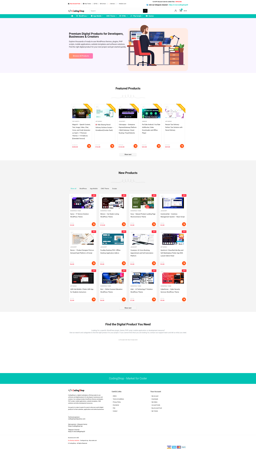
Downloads (155, 399)
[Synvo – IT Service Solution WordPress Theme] (82, 202)
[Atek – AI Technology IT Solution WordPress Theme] (143, 278)
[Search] (145, 11)
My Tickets (155, 411)
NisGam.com (122, 3)
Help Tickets (87, 3)
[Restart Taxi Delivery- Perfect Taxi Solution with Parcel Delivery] (174, 113)
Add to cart (89, 146)
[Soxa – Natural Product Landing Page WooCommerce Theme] (143, 202)
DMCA (114, 396)
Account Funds (156, 405)
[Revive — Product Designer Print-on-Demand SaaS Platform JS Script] (82, 239)
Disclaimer (116, 405)
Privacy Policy (117, 402)
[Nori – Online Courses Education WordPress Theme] (113, 278)
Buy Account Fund (157, 408)
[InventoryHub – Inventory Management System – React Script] (173, 202)
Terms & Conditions (118, 399)
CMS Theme (110, 16)
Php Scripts (137, 16)
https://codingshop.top (75, 426)
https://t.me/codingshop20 (178, 5)
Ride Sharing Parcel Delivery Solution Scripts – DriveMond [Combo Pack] (104, 127)
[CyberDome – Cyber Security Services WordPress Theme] (173, 278)
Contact (103, 3)
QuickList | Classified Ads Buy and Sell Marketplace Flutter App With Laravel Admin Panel (172, 253)
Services (112, 3)
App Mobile (97, 16)
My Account (155, 396)
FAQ (96, 3)
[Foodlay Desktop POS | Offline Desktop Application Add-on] (113, 239)
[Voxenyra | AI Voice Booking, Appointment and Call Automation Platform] (143, 239)
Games (151, 16)
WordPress (82, 16)
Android (144, 121)
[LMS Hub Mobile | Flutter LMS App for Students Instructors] (82, 278)
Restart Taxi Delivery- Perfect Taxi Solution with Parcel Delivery (173, 127)
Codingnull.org (84, 440)
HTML (123, 16)
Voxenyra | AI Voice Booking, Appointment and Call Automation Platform (141, 253)
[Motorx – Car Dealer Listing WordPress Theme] (113, 202)
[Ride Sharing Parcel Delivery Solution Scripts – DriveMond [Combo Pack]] (105, 113)
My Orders (154, 402)
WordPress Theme (75, 210)
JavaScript (122, 121)
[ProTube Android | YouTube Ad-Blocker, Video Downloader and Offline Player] (151, 113)
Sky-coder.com (93, 440)
